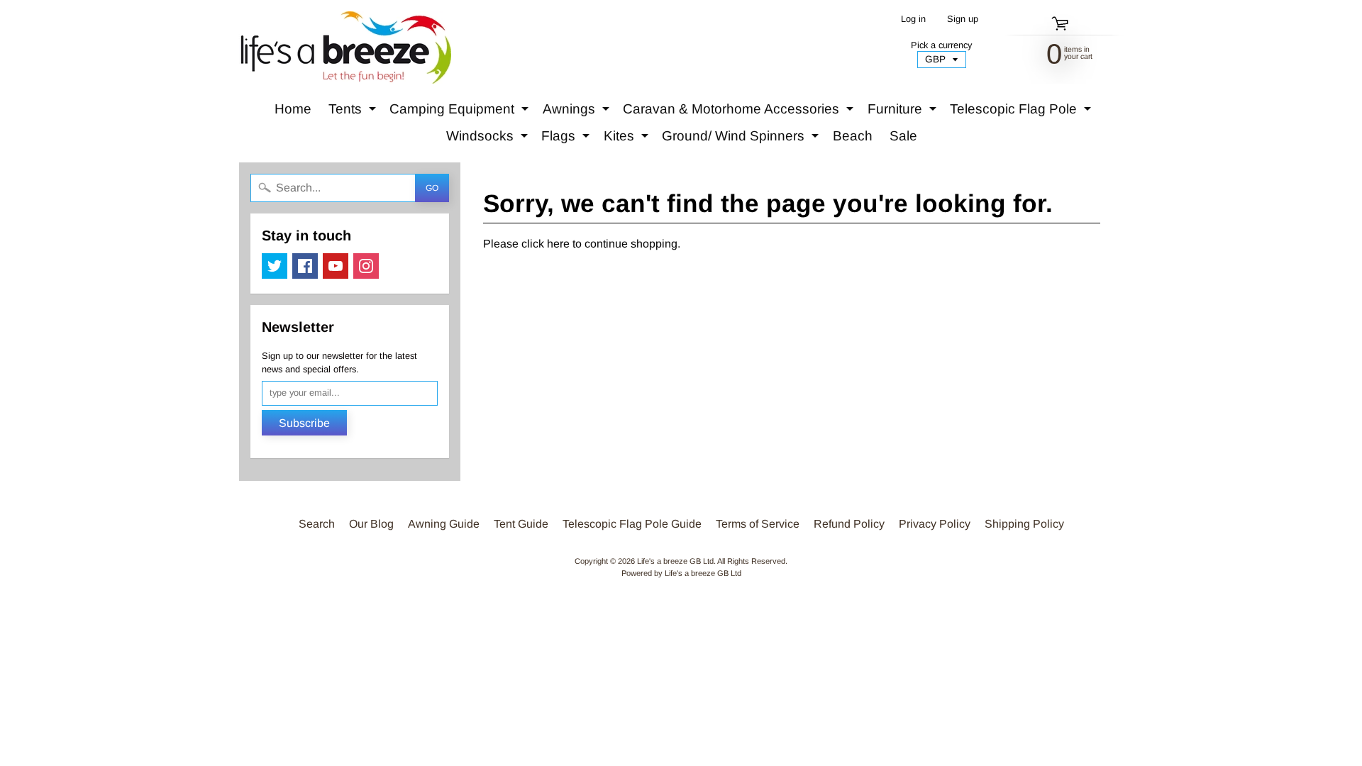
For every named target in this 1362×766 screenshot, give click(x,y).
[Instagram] (366, 266)
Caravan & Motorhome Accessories (740, 112)
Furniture (904, 112)
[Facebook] (305, 266)
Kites (628, 139)
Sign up (962, 19)
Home (293, 108)
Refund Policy (849, 524)
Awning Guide (444, 524)
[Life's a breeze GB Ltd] (344, 47)
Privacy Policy (934, 524)
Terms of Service (757, 524)
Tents (354, 112)
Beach (853, 135)
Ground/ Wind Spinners (742, 139)
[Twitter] (274, 266)
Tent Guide (521, 524)
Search (317, 524)
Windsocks (488, 139)
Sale (903, 135)
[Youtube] (335, 266)
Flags (567, 139)
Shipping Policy (1024, 524)
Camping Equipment (460, 112)
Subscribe (304, 423)
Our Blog (371, 524)
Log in (913, 19)
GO (432, 188)
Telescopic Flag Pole (1022, 112)
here (558, 244)
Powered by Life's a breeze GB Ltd (681, 573)
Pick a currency (941, 45)
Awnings (578, 112)
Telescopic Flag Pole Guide (632, 524)
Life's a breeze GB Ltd (675, 561)
